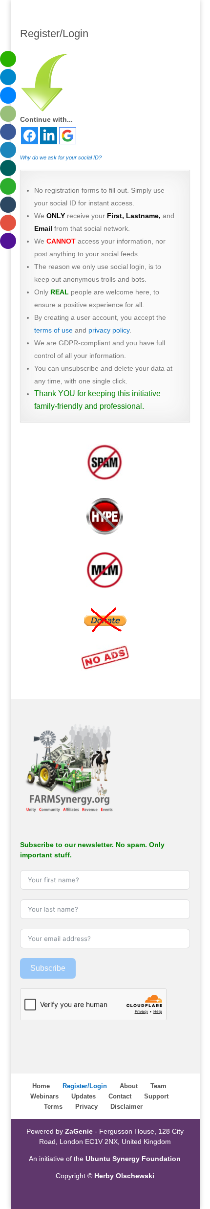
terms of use (53, 330)
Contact (119, 1096)
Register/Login (85, 1086)
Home (41, 1086)
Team (158, 1086)
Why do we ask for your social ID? (61, 157)
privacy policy (108, 330)
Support (156, 1096)
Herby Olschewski (124, 1176)
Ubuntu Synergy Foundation (133, 1159)
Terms (53, 1106)
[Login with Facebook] (29, 135)
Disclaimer (126, 1106)
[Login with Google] (67, 135)
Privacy (86, 1106)
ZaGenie (79, 1131)
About (129, 1086)
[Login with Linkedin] (48, 135)
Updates (83, 1096)
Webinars (44, 1096)
